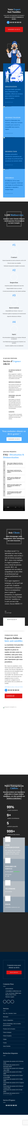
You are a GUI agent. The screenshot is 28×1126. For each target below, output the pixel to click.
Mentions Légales (10, 996)
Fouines (5, 1042)
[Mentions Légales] (4, 997)
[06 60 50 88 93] (4, 989)
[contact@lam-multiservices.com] (4, 991)
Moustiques (5, 1016)
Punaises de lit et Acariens (9, 1028)
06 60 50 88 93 (9, 988)
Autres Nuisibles (6, 1046)
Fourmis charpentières (8, 1020)
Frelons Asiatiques (7, 1032)
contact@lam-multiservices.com (13, 991)
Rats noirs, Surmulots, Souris (9, 1013)
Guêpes (5, 1039)
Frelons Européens (7, 1035)
